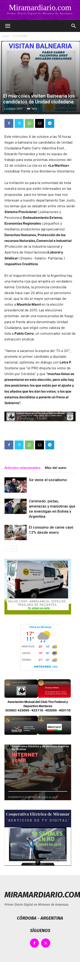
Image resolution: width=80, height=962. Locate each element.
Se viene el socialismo (48, 480)
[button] (7, 26)
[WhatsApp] (29, 123)
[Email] (39, 123)
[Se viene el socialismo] (15, 485)
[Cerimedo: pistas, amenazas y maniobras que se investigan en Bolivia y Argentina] (15, 506)
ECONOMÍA (20, 36)
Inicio (5, 36)
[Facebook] (8, 123)
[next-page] (14, 549)
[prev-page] (7, 549)
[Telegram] (49, 123)
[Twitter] (19, 123)
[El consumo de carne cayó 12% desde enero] (15, 532)
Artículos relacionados (22, 468)
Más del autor (56, 468)
